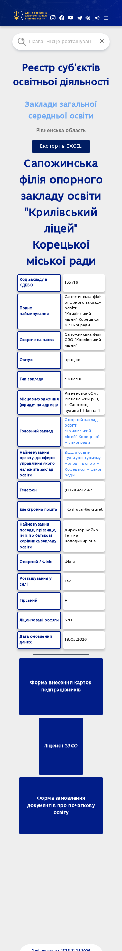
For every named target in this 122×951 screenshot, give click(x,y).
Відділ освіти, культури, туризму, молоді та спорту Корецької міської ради (83, 464)
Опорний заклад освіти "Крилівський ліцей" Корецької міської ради (82, 431)
